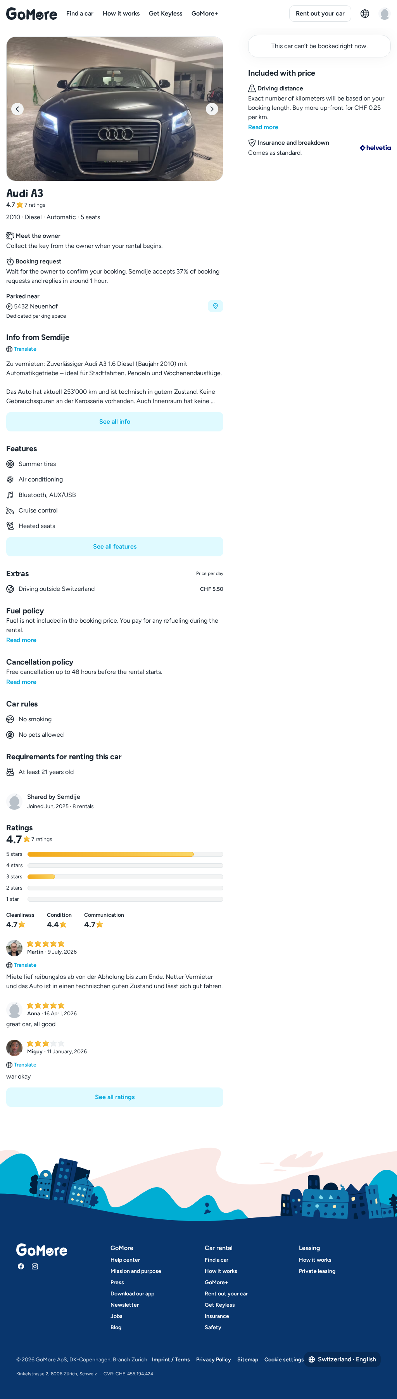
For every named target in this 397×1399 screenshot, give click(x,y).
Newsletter (124, 1305)
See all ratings (115, 1097)
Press (117, 1282)
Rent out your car (320, 13)
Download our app (132, 1293)
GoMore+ (205, 13)
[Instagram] (35, 1266)
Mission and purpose (135, 1271)
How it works (121, 13)
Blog (115, 1327)
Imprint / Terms (171, 1359)
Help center (125, 1260)
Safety (213, 1327)
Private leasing (317, 1271)
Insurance (217, 1316)
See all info (114, 421)
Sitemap (247, 1359)
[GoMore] (31, 13)
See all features (114, 546)
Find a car (79, 13)
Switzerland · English (347, 1359)
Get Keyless (165, 13)
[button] (114, 306)
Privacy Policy (213, 1359)
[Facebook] (21, 1266)
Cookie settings (284, 1359)
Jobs (116, 1316)
